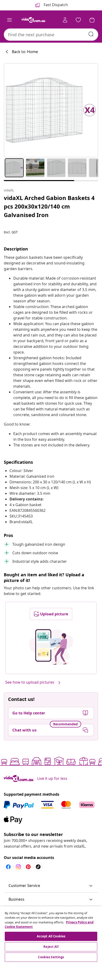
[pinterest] (28, 866)
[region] (51, 934)
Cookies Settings (51, 957)
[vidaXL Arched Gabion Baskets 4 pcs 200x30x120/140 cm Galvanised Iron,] (51, 110)
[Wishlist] (78, 20)
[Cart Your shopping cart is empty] (92, 20)
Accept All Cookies (51, 936)
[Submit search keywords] (91, 34)
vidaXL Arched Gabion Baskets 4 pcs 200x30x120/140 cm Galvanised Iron (49, 206)
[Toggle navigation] (9, 20)
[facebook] (8, 866)
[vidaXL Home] (33, 19)
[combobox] (51, 34)
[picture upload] (51, 647)
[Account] (65, 20)
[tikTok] (38, 866)
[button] (51, 886)
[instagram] (18, 866)
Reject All (50, 947)
